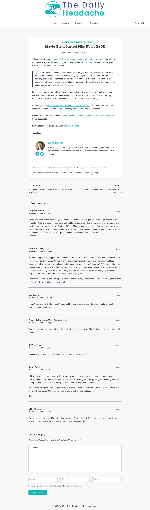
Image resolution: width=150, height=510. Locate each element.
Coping (60, 42)
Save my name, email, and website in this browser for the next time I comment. (61, 486)
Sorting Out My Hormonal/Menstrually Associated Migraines (50, 189)
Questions (94, 23)
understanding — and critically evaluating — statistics (85, 116)
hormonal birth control (57, 168)
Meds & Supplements (73, 42)
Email (65, 479)
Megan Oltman (36, 210)
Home (53, 23)
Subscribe (79, 23)
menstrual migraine (98, 168)
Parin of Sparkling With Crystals (45, 320)
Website (97, 479)
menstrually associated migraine (45, 173)
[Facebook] (42, 154)
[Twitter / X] (37, 154)
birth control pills (39, 168)
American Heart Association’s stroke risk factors (68, 105)
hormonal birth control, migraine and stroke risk (71, 59)
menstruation (66, 173)
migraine (78, 173)
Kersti (104, 62)
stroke (87, 173)
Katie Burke (34, 367)
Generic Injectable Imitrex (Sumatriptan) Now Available (102, 189)
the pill (96, 173)
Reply (118, 211)
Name (33, 479)
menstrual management (78, 168)
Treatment (88, 42)
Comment (34, 447)
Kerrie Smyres (67, 52)
